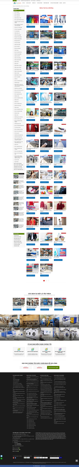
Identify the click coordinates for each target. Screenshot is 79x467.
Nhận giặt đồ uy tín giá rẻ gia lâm (45, 413)
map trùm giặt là (42, 437)
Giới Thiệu (18, 0)
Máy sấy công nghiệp (16, 379)
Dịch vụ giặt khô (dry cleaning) (31, 425)
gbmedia (43, 436)
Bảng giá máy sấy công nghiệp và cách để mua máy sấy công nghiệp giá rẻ (32, 379)
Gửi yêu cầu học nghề (53, 367)
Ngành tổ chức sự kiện (50, 434)
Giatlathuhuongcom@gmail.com (25, 0)
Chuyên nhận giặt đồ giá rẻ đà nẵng (46, 378)
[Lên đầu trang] (77, 461)
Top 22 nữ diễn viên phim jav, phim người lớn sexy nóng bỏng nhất (18, 412)
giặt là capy (51, 439)
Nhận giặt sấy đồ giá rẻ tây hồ (45, 416)
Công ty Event (55, 433)
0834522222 (1, 456)
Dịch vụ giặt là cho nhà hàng (31, 422)
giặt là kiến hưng (38, 439)
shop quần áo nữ (49, 432)
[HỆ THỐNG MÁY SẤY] (30, 334)
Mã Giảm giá (38, 0)
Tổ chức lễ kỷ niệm (43, 435)
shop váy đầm (39, 436)
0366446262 (16, 442)
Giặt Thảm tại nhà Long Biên (17, 383)
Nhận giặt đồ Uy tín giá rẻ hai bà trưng (46, 389)
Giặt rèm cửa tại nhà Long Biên (17, 384)
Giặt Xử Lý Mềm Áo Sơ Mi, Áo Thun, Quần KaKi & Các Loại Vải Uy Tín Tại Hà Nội (60, 392)
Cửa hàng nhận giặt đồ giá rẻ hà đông (59, 381)
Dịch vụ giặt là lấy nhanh (30, 421)
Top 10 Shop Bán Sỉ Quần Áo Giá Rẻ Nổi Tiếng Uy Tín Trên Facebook (19, 400)
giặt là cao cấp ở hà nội (48, 437)
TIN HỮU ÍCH (21, 173)
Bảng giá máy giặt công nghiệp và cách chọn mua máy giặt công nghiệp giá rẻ (46, 403)
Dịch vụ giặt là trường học (58, 403)
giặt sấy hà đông (59, 438)
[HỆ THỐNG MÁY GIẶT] (69, 334)
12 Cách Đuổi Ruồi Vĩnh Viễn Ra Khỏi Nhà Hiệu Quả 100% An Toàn (59, 413)
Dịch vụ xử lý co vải (57, 397)
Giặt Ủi (14, 376)
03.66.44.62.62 (19, 444)
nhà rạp (53, 432)
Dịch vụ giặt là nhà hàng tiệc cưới (59, 402)
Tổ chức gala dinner (59, 435)
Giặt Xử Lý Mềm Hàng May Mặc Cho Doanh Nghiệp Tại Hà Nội (32, 399)
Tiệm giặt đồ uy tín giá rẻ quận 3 (59, 386)
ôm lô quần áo (57, 432)
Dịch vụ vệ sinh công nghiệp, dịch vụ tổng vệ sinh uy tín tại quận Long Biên (59, 409)
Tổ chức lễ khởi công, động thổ (51, 435)
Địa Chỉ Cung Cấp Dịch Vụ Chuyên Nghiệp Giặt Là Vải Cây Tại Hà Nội (31, 403)
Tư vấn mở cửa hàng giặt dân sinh (59, 416)
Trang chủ (14, 0)
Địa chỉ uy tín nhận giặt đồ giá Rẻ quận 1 (60, 382)
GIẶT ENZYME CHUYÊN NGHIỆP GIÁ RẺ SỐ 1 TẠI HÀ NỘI (32, 401)
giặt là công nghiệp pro (58, 436)
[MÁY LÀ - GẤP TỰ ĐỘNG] (10, 334)
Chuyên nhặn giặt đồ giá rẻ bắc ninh (46, 385)
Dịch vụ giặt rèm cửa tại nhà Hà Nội (32, 394)
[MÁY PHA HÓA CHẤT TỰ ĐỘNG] (49, 334)
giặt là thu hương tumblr (55, 437)
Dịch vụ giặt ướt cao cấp (30, 426)
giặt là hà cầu (64, 438)
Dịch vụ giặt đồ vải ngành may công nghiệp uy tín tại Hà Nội (59, 395)
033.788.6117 (19, 443)
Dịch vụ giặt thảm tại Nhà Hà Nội (31, 393)
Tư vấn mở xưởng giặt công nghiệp (59, 415)
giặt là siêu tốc (47, 438)
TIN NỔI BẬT (16, 173)
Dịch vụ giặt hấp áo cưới (30, 420)
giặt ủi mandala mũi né (53, 438)
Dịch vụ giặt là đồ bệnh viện (31, 408)
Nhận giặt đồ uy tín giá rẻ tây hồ (45, 384)
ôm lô (37, 433)
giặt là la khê (42, 439)
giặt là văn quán (47, 439)
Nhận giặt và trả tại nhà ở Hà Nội (59, 423)
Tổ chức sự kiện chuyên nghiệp (58, 434)
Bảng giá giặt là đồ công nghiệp (31, 407)
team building (53, 436)
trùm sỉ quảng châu (44, 432)
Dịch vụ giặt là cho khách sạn (31, 424)
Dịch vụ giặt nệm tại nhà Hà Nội (31, 395)
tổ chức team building (48, 436)
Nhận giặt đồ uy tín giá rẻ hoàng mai (46, 410)
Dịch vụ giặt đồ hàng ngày (30, 428)
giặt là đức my (38, 437)
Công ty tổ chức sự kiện (49, 433)
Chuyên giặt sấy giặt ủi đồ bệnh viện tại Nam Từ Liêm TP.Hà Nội (32, 383)
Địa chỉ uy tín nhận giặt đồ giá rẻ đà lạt (46, 388)
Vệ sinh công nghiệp (16, 380)
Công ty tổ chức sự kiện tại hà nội (42, 434)
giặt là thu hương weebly (41, 438)
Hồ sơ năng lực (33, 0)
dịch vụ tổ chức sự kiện (42, 433)
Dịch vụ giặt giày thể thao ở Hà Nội (32, 411)
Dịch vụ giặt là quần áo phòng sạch (59, 396)
